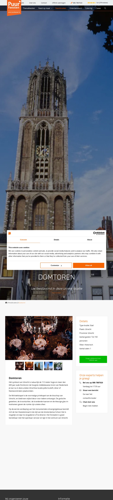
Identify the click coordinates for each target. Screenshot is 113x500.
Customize (55, 265)
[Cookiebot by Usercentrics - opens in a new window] (95, 233)
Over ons (32, 3)
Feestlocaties (60, 8)
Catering (88, 8)
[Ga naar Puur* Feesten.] (6, 303)
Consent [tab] (23, 240)
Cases (98, 8)
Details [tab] (56, 240)
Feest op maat (44, 8)
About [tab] (89, 240)
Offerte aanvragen (59, 3)
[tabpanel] (39, 338)
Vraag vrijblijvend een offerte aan (93, 359)
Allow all (88, 265)
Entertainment (76, 8)
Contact (44, 3)
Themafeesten (29, 8)
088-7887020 (77, 3)
